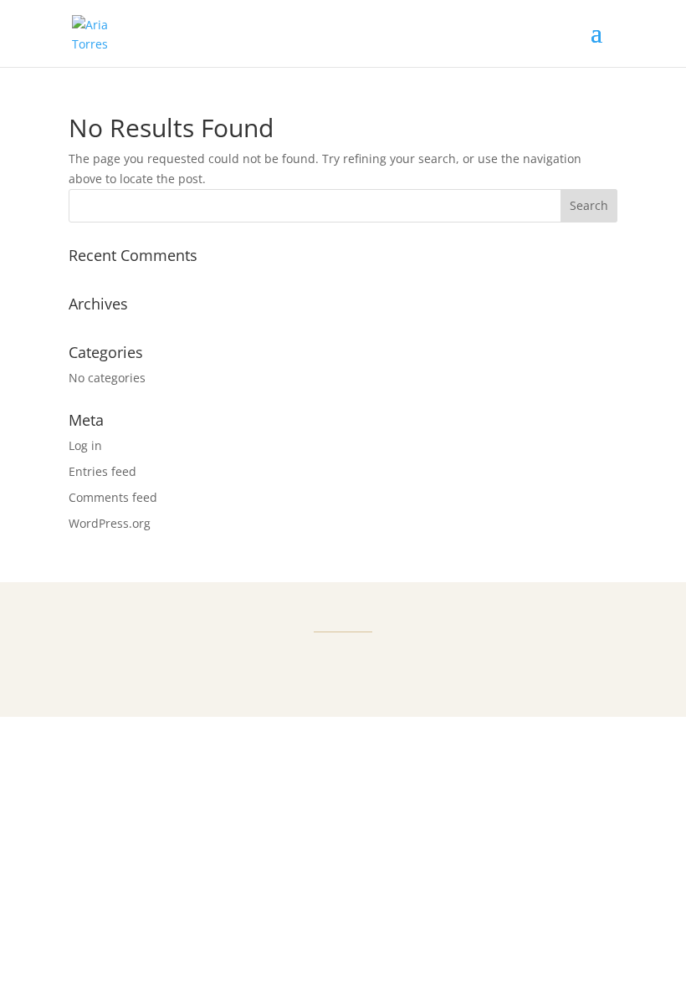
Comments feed (113, 497)
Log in (85, 445)
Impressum (298, 695)
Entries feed (102, 471)
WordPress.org (110, 523)
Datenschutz (383, 695)
